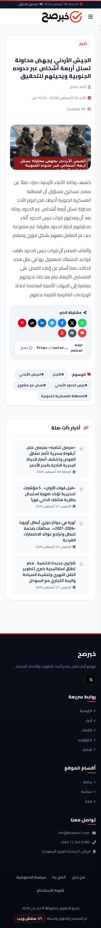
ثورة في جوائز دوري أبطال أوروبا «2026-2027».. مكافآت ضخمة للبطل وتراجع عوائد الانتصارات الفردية (47, 531)
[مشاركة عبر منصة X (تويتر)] (72, 323)
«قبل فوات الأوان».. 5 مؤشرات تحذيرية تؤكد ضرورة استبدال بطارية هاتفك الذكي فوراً (49, 494)
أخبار (83, 44)
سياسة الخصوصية (31, 877)
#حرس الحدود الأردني (71, 385)
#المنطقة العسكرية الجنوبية (64, 396)
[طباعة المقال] (72, 333)
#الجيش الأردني (31, 374)
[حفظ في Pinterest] (22, 323)
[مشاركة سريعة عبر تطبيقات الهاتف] (62, 333)
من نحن (78, 877)
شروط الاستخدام (50, 890)
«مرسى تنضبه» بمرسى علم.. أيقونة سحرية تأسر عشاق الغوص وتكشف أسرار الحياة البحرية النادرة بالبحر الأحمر (50, 456)
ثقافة (87, 750)
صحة (88, 801)
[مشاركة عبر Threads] (32, 323)
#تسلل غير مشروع (32, 385)
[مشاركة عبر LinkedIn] (42, 323)
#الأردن (58, 374)
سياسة (86, 792)
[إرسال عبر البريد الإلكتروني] (82, 333)
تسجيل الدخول (28, 4)
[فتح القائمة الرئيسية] (90, 17)
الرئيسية (86, 711)
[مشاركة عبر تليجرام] (52, 323)
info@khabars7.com (74, 833)
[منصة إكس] (91, 679)
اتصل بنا (59, 877)
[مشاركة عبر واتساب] (82, 323)
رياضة (87, 782)
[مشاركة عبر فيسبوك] (62, 323)
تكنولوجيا (85, 740)
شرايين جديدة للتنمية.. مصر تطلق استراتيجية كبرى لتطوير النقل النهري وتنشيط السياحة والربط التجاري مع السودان (49, 572)
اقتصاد (87, 730)
